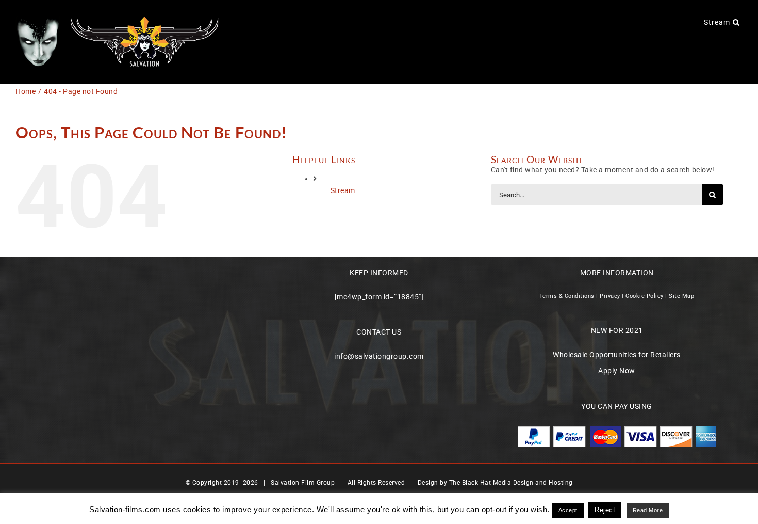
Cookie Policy (644, 296)
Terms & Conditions (567, 296)
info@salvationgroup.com (379, 356)
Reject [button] (605, 510)
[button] (736, 21)
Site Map (681, 296)
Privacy (610, 296)
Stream (343, 190)
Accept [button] (568, 510)
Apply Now (616, 371)
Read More (648, 510)
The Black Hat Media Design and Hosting (511, 482)
